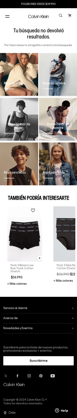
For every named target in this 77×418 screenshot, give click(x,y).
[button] (61, 16)
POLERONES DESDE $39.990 (38, 4)
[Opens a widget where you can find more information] (61, 411)
